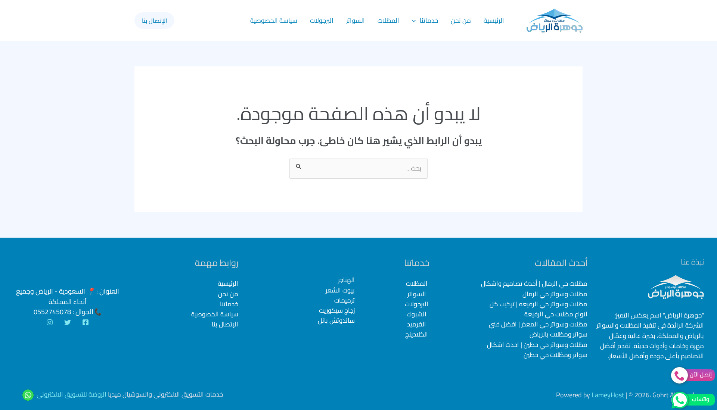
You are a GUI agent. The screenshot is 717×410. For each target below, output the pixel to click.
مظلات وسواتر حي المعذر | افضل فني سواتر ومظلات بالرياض (538, 329)
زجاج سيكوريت (337, 311)
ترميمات (344, 300)
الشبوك (416, 314)
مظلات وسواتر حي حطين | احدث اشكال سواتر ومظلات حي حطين (537, 350)
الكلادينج (416, 334)
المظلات (388, 20)
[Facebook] (85, 322)
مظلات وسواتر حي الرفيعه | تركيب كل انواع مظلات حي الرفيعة (538, 309)
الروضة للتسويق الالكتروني (71, 394)
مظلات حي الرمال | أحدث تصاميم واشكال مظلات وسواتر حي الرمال (534, 289)
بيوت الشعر (340, 290)
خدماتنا (429, 20)
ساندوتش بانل (336, 321)
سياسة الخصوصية (273, 20)
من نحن (461, 20)
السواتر (355, 20)
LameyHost (608, 395)
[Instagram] (49, 322)
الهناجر (346, 280)
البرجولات (321, 20)
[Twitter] (67, 322)
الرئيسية (494, 20)
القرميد (416, 324)
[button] (415, 20)
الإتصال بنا (225, 324)
